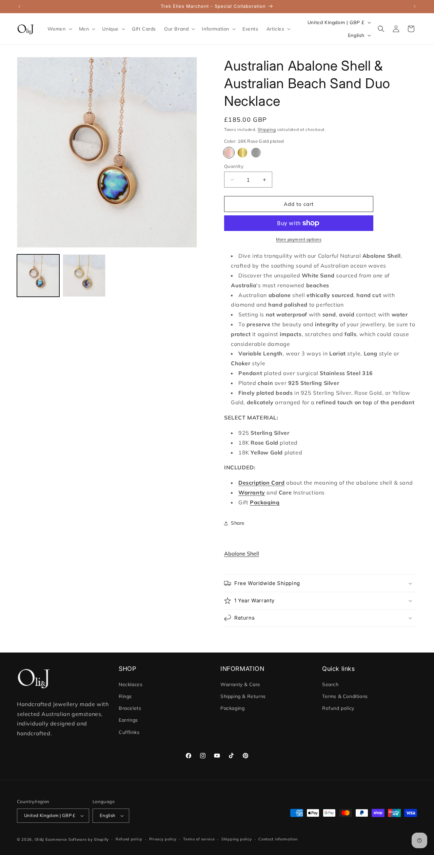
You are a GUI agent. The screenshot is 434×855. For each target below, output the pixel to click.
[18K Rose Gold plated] (229, 152)
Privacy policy (163, 839)
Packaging (232, 708)
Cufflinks (129, 732)
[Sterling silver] (256, 152)
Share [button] (238, 523)
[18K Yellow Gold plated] (242, 152)
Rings (125, 696)
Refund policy (338, 708)
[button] (59, 29)
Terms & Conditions (345, 696)
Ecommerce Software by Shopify (77, 839)
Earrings (128, 720)
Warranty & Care (240, 684)
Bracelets (130, 708)
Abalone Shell (241, 553)
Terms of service (199, 839)
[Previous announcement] (19, 6)
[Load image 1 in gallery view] (38, 275)
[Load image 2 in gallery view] (84, 275)
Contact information (277, 839)
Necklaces (130, 684)
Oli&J (39, 839)
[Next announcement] (414, 6)
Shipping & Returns (243, 696)
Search (330, 684)
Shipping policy (236, 839)
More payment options (298, 239)
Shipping (267, 129)
